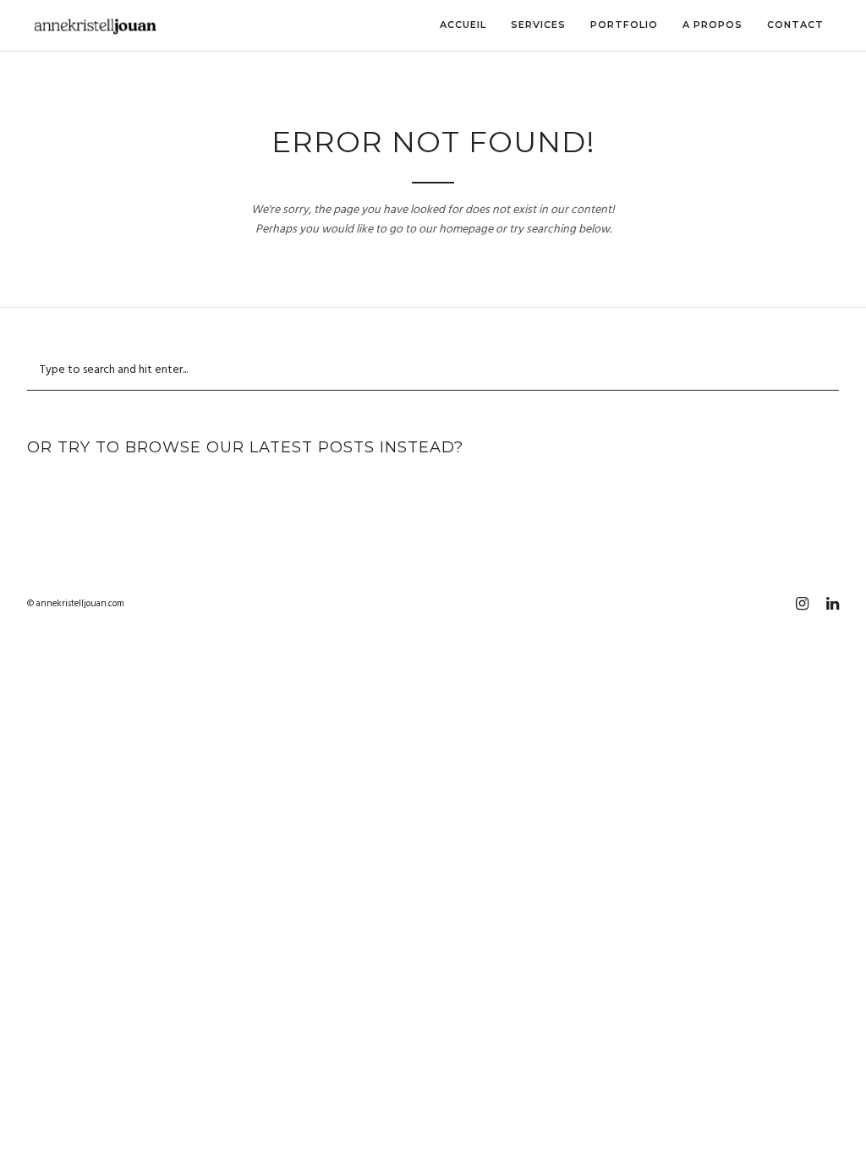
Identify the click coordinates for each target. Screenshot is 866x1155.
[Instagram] (801, 603)
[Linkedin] (832, 603)
